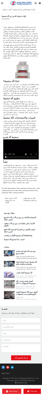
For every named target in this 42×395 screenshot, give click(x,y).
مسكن (5, 9)
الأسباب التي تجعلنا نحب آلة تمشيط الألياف (11, 200)
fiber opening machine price (28, 190)
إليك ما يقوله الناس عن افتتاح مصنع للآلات (30, 199)
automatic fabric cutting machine (13, 192)
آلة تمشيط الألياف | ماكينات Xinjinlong (18, 235)
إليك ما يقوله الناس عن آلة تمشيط (24, 9)
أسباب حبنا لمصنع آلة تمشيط (14, 239)
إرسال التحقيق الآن (21, 358)
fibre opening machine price (26, 188)
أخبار (10, 9)
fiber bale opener (10, 188)
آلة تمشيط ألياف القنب (24, 273)
